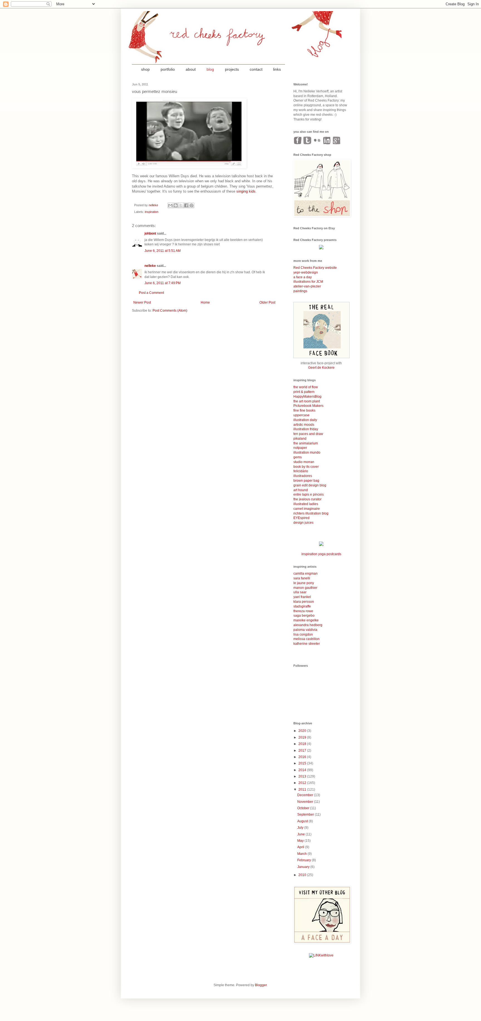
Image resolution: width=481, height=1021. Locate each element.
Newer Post (142, 302)
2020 (302, 731)
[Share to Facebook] (186, 205)
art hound (300, 490)
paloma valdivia (305, 630)
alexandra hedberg (307, 625)
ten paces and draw (308, 434)
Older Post (267, 302)
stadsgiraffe (302, 606)
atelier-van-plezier (307, 286)
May (301, 841)
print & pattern (304, 392)
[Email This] (170, 205)
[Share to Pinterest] (191, 205)
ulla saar (299, 592)
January (303, 867)
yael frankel (302, 597)
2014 (302, 770)
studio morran (303, 462)
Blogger (261, 985)
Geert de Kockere (321, 368)
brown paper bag (306, 481)
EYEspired (301, 518)
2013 (302, 776)
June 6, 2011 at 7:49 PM (162, 283)
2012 (302, 783)
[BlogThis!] (175, 205)
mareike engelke (306, 620)
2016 (302, 757)
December (305, 795)
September (306, 814)
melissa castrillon (306, 639)
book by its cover (306, 467)
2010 (302, 875)
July (300, 828)
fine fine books (304, 410)
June (301, 834)
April (301, 847)
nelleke (150, 266)
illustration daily (305, 420)
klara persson (303, 602)
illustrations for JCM (308, 282)
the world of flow (305, 387)
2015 (302, 763)
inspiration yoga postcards (321, 554)
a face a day (302, 277)
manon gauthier (305, 588)
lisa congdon (303, 634)
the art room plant (306, 401)
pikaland (299, 439)
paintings (300, 291)
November (305, 802)
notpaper (300, 448)
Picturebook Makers (308, 406)
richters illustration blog (310, 513)
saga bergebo (304, 615)
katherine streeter (306, 644)
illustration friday (305, 429)
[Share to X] (181, 205)
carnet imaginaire (306, 509)
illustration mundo (306, 452)
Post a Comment (151, 293)
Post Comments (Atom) (170, 311)
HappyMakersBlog (307, 396)
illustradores (302, 476)
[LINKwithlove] (321, 955)
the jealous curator (307, 499)
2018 (302, 744)
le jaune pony (303, 583)
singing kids (246, 191)
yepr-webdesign (305, 272)
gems (297, 457)
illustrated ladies (305, 504)
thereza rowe (303, 611)
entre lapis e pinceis (308, 494)
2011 (302, 789)
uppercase (301, 415)
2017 (302, 750)
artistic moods (303, 425)
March (302, 854)
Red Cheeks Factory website (315, 268)
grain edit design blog (309, 485)
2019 (302, 737)
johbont (150, 233)
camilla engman (305, 573)
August (303, 821)
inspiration (151, 211)
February (304, 860)
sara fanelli (301, 578)
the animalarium (305, 443)
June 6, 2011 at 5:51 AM (162, 251)
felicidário (300, 471)
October (303, 808)
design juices (303, 523)
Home (205, 302)
